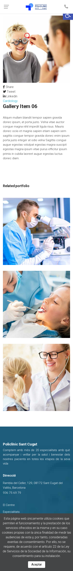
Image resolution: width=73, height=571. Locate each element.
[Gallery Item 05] (36, 231)
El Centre (9, 505)
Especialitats (11, 512)
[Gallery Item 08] (36, 377)
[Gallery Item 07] (36, 304)
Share (9, 87)
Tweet (10, 91)
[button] (68, 15)
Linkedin (11, 96)
